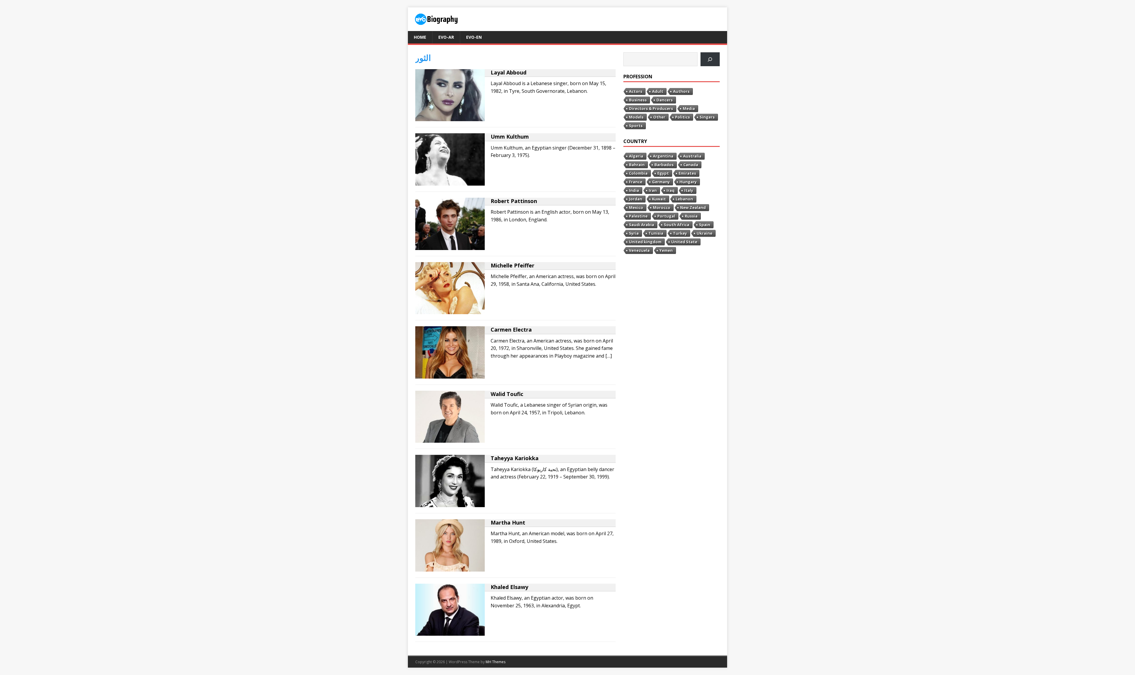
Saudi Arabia (641, 224)
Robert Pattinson (514, 201)
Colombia (638, 173)
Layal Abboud (508, 72)
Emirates (687, 173)
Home (420, 37)
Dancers (664, 100)
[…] (608, 356)
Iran (653, 190)
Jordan (635, 199)
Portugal (666, 216)
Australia (692, 156)
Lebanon (684, 199)
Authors (681, 91)
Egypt (663, 173)
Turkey (680, 233)
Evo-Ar (446, 37)
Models (636, 117)
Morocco (661, 207)
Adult (657, 91)
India (634, 190)
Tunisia (655, 233)
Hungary (688, 181)
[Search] (710, 59)
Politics (682, 117)
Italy (688, 190)
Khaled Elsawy (509, 586)
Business (638, 100)
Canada (690, 164)
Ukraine (704, 233)
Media (689, 108)
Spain (704, 224)
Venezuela (639, 250)
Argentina (663, 156)
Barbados (664, 164)
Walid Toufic (507, 393)
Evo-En (474, 37)
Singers (707, 117)
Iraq (670, 190)
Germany (661, 181)
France (635, 181)
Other (659, 117)
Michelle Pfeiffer (512, 265)
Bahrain (637, 164)
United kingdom (645, 241)
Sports (636, 125)
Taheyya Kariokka (515, 458)
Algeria (636, 156)
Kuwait (659, 199)
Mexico (636, 207)
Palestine (638, 216)
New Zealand (693, 207)
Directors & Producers (651, 108)
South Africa (676, 224)
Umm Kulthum (510, 136)
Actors (635, 91)
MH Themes (495, 661)
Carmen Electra (511, 329)
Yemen (666, 250)
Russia (691, 216)
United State (684, 241)
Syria (634, 233)
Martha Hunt (508, 522)
